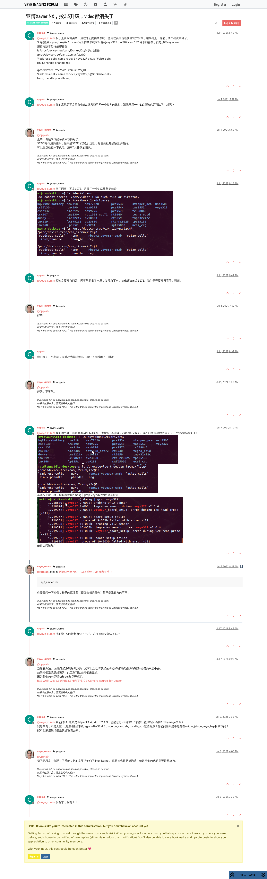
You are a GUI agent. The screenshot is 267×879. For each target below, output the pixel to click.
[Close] (237, 826)
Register (34, 856)
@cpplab (60, 130)
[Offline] (31, 132)
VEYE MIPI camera (39, 23)
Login (45, 856)
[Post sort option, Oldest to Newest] (216, 23)
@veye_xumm (56, 33)
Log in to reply (231, 23)
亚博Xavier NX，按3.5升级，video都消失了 (85, 571)
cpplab (41, 32)
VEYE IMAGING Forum (41, 4)
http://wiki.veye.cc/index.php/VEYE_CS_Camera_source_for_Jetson (79, 680)
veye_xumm (44, 129)
